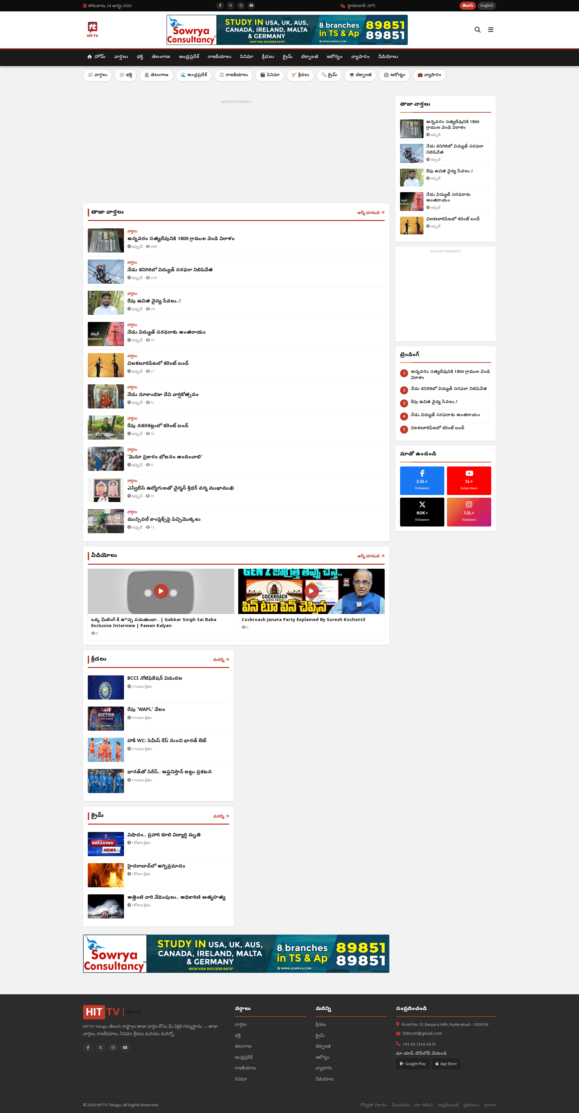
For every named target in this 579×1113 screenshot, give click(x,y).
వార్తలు (121, 57)
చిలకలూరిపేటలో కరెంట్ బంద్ (453, 219)
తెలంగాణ (161, 57)
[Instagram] (113, 1048)
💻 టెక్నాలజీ (360, 75)
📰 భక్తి (125, 75)
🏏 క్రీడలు (300, 75)
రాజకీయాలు (219, 57)
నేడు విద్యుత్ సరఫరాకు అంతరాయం (448, 198)
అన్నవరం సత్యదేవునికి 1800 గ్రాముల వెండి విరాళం (452, 125)
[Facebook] (88, 1048)
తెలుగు (467, 5)
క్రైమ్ (288, 57)
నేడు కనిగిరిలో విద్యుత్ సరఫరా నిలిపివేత (455, 150)
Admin (490, 1105)
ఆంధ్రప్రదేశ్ (189, 57)
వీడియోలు (388, 57)
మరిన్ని (218, 659)
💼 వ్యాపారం (429, 75)
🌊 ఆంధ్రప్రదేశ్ (194, 75)
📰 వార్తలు (97, 75)
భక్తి (140, 57)
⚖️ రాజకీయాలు (233, 75)
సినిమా (246, 57)
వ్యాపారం (360, 57)
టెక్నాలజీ (309, 57)
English (486, 5)
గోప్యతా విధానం (374, 1105)
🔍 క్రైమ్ (329, 75)
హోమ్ (99, 57)
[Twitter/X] (100, 1048)
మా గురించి (424, 1105)
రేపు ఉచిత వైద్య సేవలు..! (449, 171)
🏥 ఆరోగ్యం (394, 75)
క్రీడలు (268, 57)
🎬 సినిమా (269, 75)
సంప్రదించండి (448, 1105)
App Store (448, 1063)
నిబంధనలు (401, 1105)
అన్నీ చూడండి (369, 212)
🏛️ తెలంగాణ (156, 75)
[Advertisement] (236, 153)
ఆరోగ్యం (334, 57)
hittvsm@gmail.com (422, 1034)
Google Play (415, 1063)
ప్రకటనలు (471, 1105)
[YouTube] (125, 1048)
